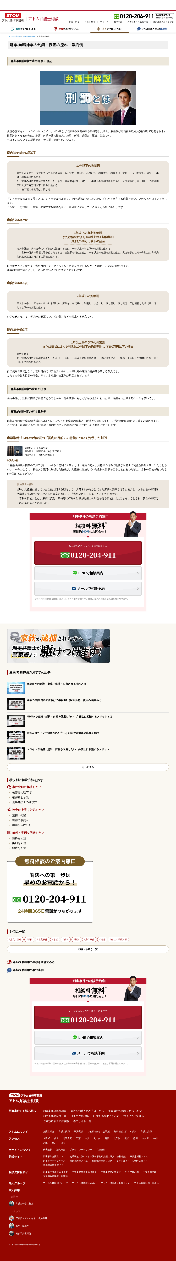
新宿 (107, 1138)
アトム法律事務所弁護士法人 (115, 1183)
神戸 (54, 1142)
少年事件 (89, 939)
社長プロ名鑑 (132, 1172)
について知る (112, 28)
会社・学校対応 (119, 939)
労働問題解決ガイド (53, 1165)
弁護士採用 (146, 1131)
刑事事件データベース (54, 1160)
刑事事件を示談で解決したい (125, 1110)
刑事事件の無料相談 (54, 1110)
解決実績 (118, 22)
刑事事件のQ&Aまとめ (106, 1116)
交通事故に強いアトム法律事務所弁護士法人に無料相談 (98, 1156)
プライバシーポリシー (81, 1149)
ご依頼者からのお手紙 (137, 22)
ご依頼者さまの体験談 (56, 1121)
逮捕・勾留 (19, 815)
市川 (87, 1138)
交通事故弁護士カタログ (84, 1172)
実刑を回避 (19, 843)
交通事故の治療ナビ (111, 1172)
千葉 (78, 1138)
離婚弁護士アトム (79, 1160)
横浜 (126, 1138)
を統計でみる (69, 28)
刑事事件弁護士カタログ (55, 1172)
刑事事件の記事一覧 (54, 1116)
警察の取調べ (20, 820)
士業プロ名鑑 (149, 1172)
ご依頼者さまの (155, 28)
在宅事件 (42, 939)
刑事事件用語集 (80, 1116)
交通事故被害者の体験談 (55, 1176)
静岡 (135, 1138)
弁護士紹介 (74, 22)
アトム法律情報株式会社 (84, 1183)
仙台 (56, 1138)
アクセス (104, 22)
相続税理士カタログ (102, 1160)
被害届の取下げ (21, 792)
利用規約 (100, 1149)
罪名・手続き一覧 (88, 949)
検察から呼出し (21, 825)
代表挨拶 (47, 1149)
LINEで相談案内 (90, 573)
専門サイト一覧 (82, 1121)
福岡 (63, 1142)
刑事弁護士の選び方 (24, 802)
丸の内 (97, 1138)
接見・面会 (15, 939)
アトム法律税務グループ (55, 1183)
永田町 (46, 1138)
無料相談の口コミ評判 (163, 22)
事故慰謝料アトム (139, 1156)
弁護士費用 (90, 22)
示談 (55, 939)
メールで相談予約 (91, 588)
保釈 (30, 939)
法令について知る (133, 1116)
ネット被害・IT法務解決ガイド (131, 1160)
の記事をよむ (26, 28)
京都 (155, 1138)
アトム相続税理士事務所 (146, 1183)
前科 (66, 939)
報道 (103, 939)
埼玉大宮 (67, 1138)
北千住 (116, 1138)
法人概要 (60, 1149)
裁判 (77, 939)
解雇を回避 (19, 848)
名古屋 (145, 1138)
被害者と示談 (20, 797)
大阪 (45, 1142)
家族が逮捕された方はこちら (87, 1110)
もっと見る (88, 767)
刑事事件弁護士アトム (54, 1156)
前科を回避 (19, 838)
